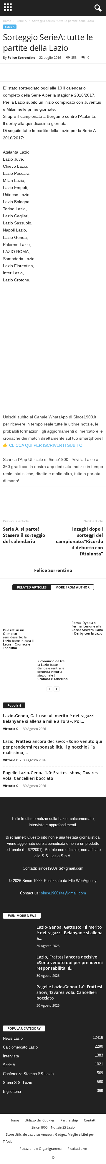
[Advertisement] (53, 344)
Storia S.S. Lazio (17, 1044)
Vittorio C (10, 690)
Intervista (11, 1017)
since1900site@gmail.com (60, 830)
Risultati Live (77, 1110)
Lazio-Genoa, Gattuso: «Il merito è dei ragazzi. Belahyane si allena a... (69, 894)
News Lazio (13, 1000)
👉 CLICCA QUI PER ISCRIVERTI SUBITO (42, 445)
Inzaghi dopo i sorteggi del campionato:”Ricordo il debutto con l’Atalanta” (79, 541)
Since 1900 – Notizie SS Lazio (53, 1089)
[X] (22, 72)
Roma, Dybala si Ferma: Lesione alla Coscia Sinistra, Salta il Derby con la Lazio (87, 627)
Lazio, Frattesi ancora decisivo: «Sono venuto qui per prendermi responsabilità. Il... (70, 924)
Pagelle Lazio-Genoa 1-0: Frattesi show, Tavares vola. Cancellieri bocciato (50, 737)
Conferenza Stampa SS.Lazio (28, 1035)
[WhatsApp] (49, 72)
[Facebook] (9, 72)
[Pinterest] (36, 72)
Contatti (90, 1082)
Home (7, 21)
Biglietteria (12, 1053)
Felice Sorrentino (21, 57)
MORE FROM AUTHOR (72, 587)
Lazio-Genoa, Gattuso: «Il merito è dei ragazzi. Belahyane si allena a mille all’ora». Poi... (49, 680)
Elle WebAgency (82, 842)
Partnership (69, 1082)
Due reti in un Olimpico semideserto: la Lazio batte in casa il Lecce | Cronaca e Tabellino (18, 631)
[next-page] (56, 650)
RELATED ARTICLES (32, 587)
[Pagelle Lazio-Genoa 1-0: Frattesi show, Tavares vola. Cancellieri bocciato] (17, 956)
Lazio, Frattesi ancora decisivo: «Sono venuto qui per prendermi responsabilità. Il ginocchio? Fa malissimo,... (52, 708)
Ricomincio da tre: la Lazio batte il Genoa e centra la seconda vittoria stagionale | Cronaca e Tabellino (52, 631)
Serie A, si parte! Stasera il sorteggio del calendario (24, 535)
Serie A (21, 21)
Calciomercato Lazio (20, 1009)
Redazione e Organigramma (40, 1110)
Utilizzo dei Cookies (39, 1082)
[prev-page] (49, 650)
